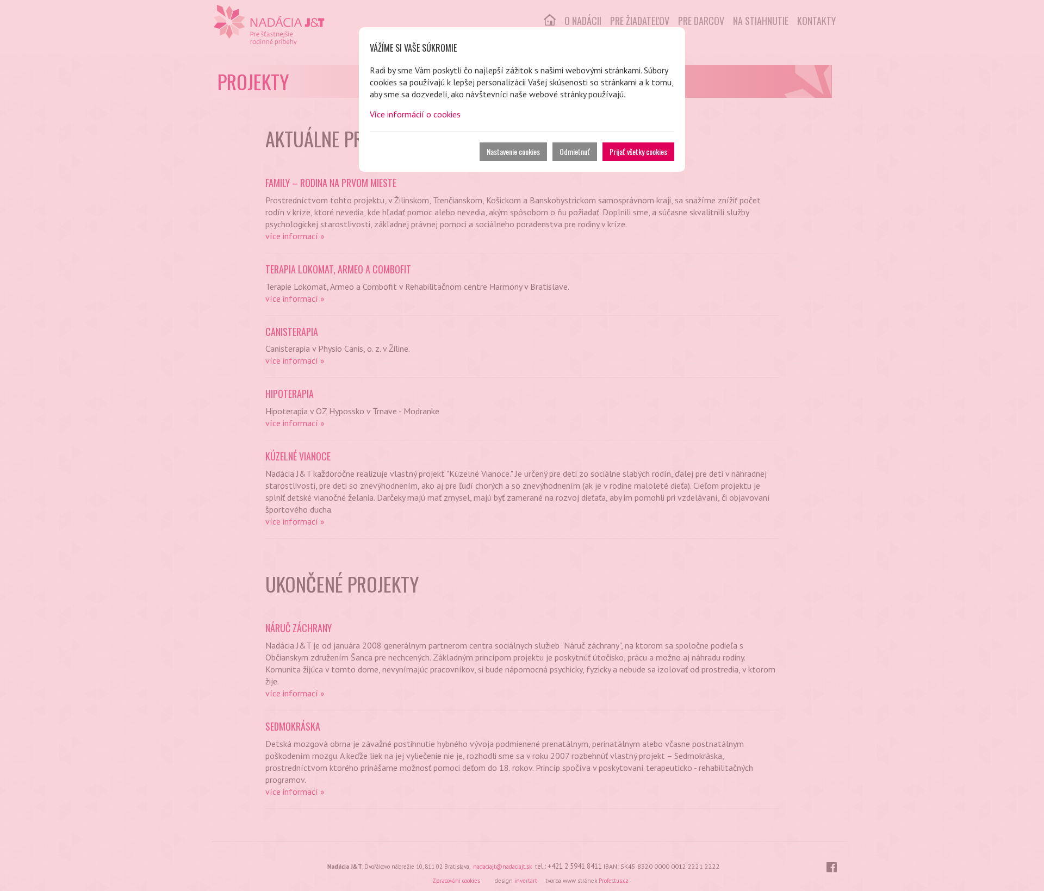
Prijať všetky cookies (638, 151)
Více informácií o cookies (415, 114)
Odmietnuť (575, 151)
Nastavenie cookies (513, 151)
